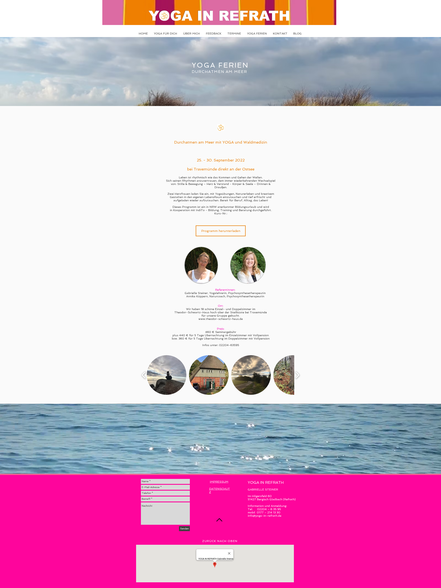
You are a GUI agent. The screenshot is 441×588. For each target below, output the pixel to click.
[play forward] (297, 375)
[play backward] (144, 375)
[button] (166, 375)
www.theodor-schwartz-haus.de (220, 319)
